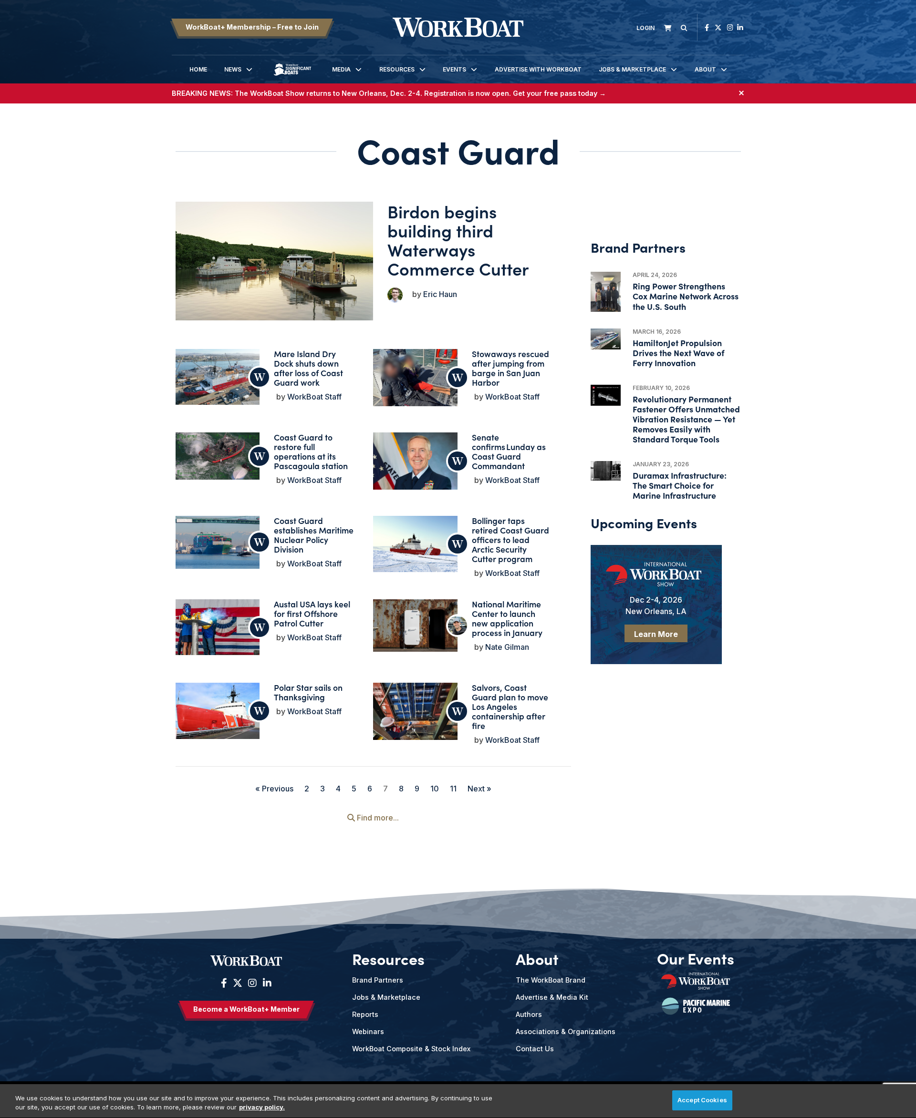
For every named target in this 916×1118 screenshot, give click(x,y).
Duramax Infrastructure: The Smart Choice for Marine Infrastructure (680, 485)
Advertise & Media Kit (552, 997)
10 (434, 788)
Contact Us (535, 1049)
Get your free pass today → (559, 93)
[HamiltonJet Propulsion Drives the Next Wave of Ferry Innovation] (606, 338)
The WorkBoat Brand (550, 980)
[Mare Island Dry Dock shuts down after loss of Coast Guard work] (218, 377)
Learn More (656, 634)
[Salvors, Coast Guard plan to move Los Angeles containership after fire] (415, 714)
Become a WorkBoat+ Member (246, 1009)
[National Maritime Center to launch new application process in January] (415, 625)
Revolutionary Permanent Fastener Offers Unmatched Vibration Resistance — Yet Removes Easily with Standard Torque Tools (686, 419)
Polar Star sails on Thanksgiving (308, 692)
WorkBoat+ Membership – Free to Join (252, 27)
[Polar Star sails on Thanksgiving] (218, 711)
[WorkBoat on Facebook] (707, 27)
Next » (479, 788)
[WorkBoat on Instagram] (730, 27)
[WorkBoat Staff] (259, 377)
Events (454, 69)
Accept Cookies (702, 1100)
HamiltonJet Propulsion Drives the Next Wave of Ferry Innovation (678, 353)
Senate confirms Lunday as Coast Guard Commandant (509, 451)
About (705, 69)
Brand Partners (377, 980)
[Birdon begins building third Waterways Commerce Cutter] (275, 261)
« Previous (274, 788)
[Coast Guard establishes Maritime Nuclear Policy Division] (218, 542)
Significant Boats (292, 76)
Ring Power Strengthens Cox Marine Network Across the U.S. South (686, 296)
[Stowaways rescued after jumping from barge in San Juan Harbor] (415, 383)
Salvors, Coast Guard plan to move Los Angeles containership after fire (510, 706)
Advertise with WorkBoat (538, 69)
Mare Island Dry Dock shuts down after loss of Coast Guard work (308, 368)
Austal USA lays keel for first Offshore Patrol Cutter (312, 613)
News (232, 69)
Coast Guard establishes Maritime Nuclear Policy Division (314, 534)
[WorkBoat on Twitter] (718, 27)
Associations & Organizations (565, 1031)
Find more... (377, 817)
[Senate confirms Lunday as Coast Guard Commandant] (415, 464)
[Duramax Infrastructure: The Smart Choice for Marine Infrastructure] (606, 471)
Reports (365, 1014)
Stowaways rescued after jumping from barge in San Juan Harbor (510, 368)
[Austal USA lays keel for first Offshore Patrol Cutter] (218, 627)
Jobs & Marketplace (632, 69)
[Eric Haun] (395, 295)
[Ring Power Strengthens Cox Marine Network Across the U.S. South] (606, 292)
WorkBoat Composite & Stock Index (411, 1049)
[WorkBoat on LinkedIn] (740, 27)
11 (453, 788)
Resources (397, 69)
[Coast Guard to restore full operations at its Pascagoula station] (218, 456)
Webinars (368, 1031)
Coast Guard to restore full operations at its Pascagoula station (311, 451)
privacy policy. (262, 1107)
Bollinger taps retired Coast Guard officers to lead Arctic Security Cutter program (510, 539)
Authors (529, 1014)
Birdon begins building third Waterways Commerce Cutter (458, 239)
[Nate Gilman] (457, 625)
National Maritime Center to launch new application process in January (507, 618)
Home (198, 69)
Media (341, 69)
